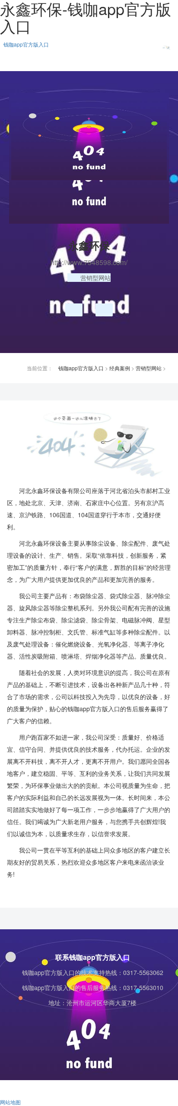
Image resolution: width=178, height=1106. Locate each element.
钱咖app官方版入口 (26, 44)
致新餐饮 (72, 309)
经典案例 (119, 368)
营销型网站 (149, 368)
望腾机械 (102, 309)
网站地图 (10, 1102)
